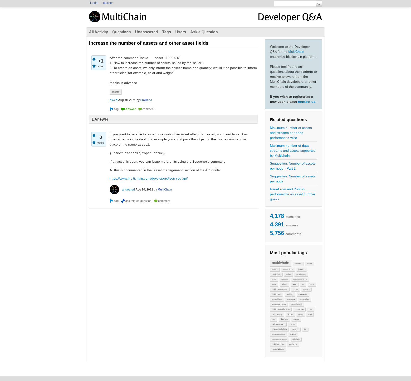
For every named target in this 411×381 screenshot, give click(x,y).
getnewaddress (278, 349)
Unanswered (146, 32)
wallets (293, 334)
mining (284, 284)
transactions (288, 269)
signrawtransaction (279, 339)
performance (277, 314)
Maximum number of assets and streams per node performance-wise (291, 133)
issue (312, 284)
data (310, 309)
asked (113, 100)
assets (309, 264)
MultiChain (296, 52)
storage (296, 319)
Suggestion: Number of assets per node (292, 178)
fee (305, 329)
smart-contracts (278, 334)
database (284, 319)
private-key (304, 299)
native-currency (278, 324)
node (294, 284)
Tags (166, 32)
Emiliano (146, 100)
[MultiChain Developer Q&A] (290, 18)
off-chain (296, 339)
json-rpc (301, 269)
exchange (293, 344)
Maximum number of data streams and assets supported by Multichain (293, 150)
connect (306, 289)
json (273, 319)
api (303, 284)
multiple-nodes (278, 344)
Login (94, 3)
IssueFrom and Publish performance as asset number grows (292, 194)
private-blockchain (279, 329)
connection (299, 309)
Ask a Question (204, 32)
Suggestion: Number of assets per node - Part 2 (292, 165)
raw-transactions (300, 279)
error (274, 279)
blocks (290, 314)
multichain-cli (296, 304)
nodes (295, 289)
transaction (302, 294)
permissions (301, 274)
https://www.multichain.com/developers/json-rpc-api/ (149, 178)
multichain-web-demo (280, 309)
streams (298, 264)
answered (128, 189)
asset (274, 284)
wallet (288, 274)
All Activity (98, 32)
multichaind (276, 294)
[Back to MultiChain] (118, 19)
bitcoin (292, 324)
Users (180, 32)
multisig (290, 294)
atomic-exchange (279, 304)
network (295, 329)
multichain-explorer (280, 289)
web (310, 314)
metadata (291, 299)
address (284, 279)
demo (300, 314)
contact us (306, 101)
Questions (121, 32)
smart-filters (277, 299)
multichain (280, 263)
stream (275, 269)
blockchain (276, 274)
